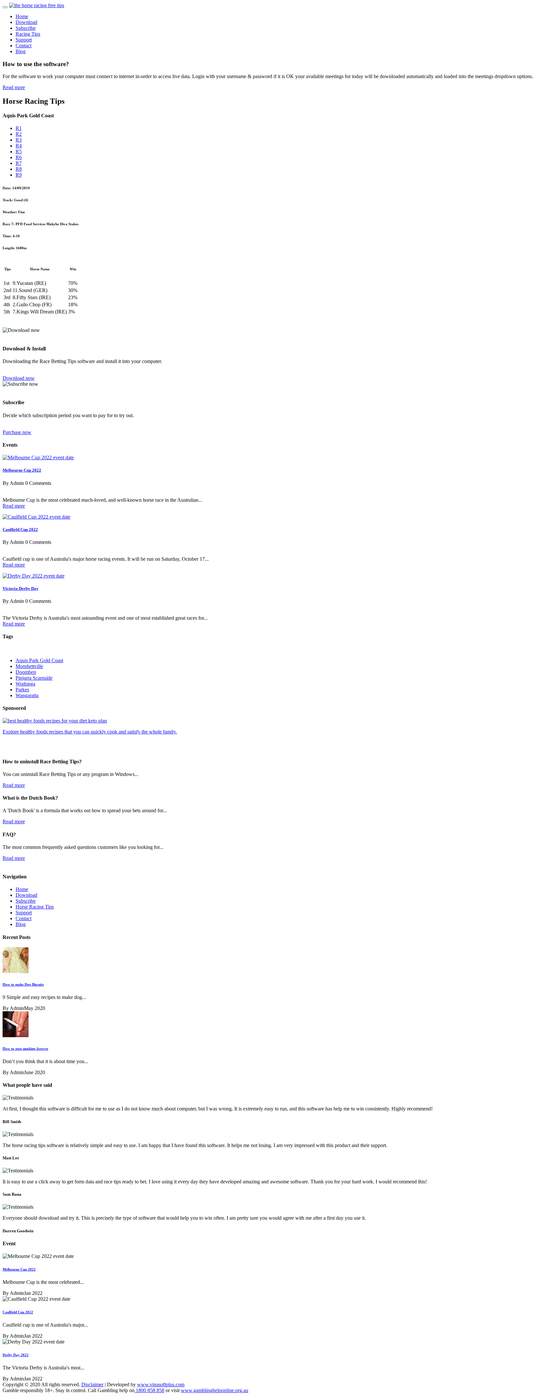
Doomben (26, 672)
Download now (19, 378)
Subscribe (26, 28)
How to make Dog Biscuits (23, 984)
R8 (19, 169)
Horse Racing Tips (35, 906)
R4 (19, 145)
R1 (19, 128)
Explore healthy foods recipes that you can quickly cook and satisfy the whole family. (90, 731)
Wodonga (25, 683)
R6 (19, 157)
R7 (19, 163)
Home (22, 16)
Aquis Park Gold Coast (39, 660)
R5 (19, 151)
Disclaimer (92, 1384)
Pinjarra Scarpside (34, 678)
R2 (19, 134)
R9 (19, 175)
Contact (23, 45)
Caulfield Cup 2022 (20, 529)
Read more (14, 87)
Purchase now (17, 432)
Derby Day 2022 (16, 1355)
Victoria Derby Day (21, 588)
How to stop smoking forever (25, 1048)
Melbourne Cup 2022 (22, 470)
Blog (21, 51)
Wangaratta (27, 695)
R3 (19, 140)
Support (24, 39)
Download (26, 22)
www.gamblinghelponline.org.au (214, 1390)
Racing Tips (28, 34)
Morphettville (29, 666)
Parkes (22, 689)
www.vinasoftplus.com (160, 1384)
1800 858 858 (149, 1390)
